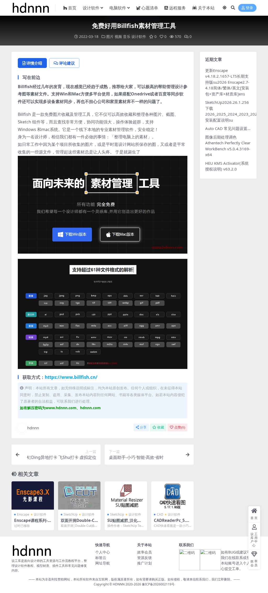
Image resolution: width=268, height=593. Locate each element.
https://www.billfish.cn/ (71, 377)
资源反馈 (144, 557)
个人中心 (102, 552)
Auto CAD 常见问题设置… (227, 128)
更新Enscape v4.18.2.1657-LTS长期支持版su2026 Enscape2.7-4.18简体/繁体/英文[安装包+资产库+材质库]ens (227, 82)
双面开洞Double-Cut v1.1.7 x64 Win (79, 523)
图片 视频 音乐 (118, 36)
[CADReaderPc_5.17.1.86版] (172, 495)
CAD (160, 514)
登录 (249, 8)
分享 (143, 427)
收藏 (160, 427)
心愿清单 (149, 8)
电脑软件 (117, 8)
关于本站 (206, 8)
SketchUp (70, 514)
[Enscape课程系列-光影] (33, 495)
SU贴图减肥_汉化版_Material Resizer (125, 523)
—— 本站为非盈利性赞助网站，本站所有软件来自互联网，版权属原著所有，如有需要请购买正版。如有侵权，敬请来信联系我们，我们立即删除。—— (134, 579)
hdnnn (33, 427)
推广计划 (144, 563)
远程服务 (177, 8)
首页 (72, 8)
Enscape (23, 514)
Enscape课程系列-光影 (31, 523)
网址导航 (102, 563)
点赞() (179, 427)
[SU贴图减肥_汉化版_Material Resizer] (126, 495)
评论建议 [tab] (67, 63)
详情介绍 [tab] (34, 63)
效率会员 (144, 552)
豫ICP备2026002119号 (158, 584)
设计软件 (91, 8)
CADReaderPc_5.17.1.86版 (171, 523)
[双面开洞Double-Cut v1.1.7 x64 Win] (79, 495)
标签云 (100, 557)
